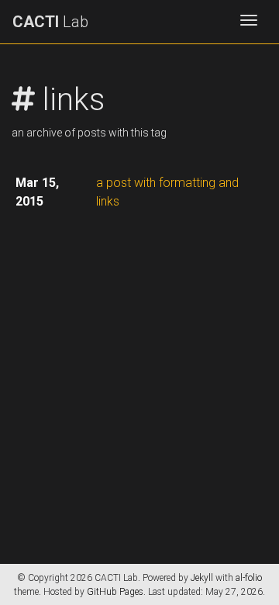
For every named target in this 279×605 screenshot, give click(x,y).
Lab (50, 21)
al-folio (249, 577)
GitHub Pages (115, 591)
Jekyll (202, 577)
